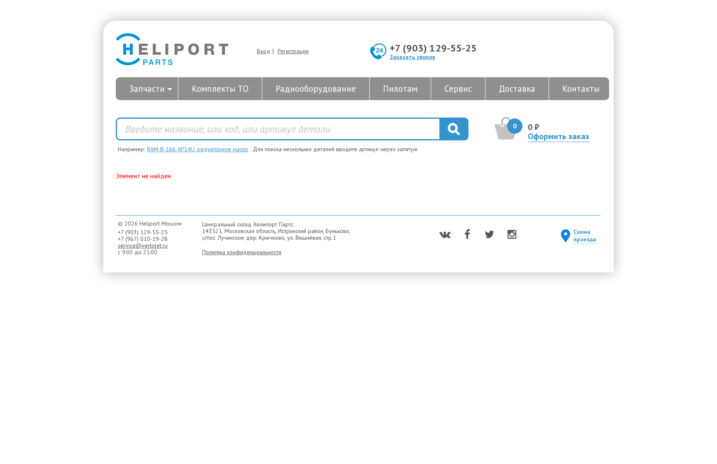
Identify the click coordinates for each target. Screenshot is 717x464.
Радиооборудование (316, 88)
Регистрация (293, 51)
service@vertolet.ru (143, 245)
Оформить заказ (558, 136)
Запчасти (147, 88)
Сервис (458, 88)
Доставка (517, 88)
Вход (263, 51)
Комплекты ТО (220, 88)
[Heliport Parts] (172, 50)
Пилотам (400, 88)
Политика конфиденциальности (241, 252)
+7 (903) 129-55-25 (433, 48)
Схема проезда (584, 235)
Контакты (581, 88)
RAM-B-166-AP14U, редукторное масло (197, 149)
